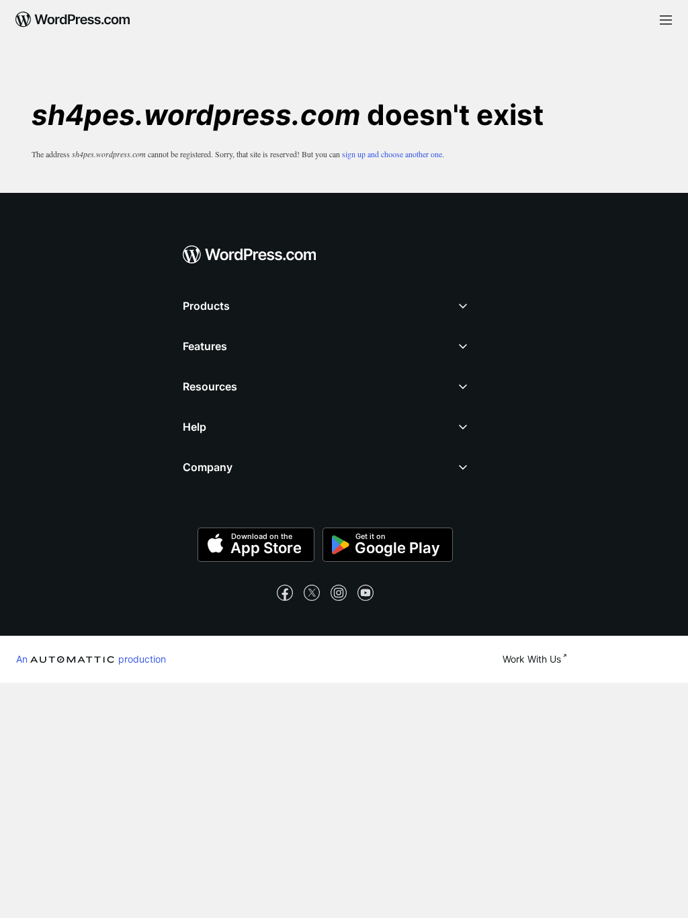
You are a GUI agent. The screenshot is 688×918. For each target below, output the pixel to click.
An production (91, 659)
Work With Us (532, 659)
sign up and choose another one (392, 154)
